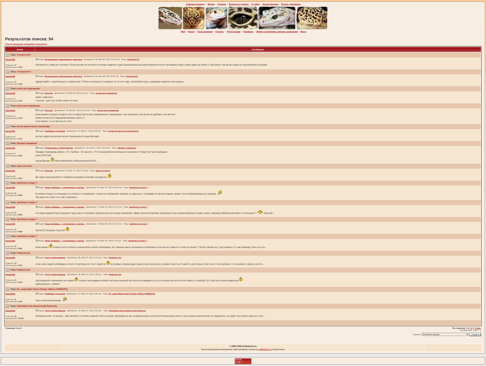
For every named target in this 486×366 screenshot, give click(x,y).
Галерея (222, 4)
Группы (220, 31)
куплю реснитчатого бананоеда (33, 126)
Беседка (49, 93)
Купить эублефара (291, 4)
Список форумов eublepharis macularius (26, 44)
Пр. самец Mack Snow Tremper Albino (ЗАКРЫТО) (42, 289)
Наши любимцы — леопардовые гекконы (64, 187)
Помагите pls (23, 253)
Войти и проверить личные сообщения (277, 31)
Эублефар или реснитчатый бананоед (37, 306)
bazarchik (10, 59)
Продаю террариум (27, 143)
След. (478, 328)
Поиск (191, 31)
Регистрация (233, 31)
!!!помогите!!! (24, 55)
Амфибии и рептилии (55, 131)
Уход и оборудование (55, 258)
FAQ (183, 31)
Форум (211, 4)
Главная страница (195, 4)
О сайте (256, 4)
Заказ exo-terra (24, 166)
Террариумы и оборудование (59, 148)
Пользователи (205, 31)
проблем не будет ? (27, 183)
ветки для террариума (28, 88)
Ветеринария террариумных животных (64, 59)
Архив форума (270, 4)
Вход (303, 31)
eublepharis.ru (265, 349)
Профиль (248, 31)
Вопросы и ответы (239, 4)
